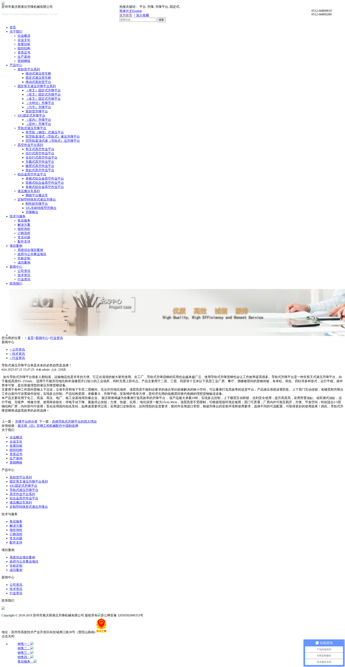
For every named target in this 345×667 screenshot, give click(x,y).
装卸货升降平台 (37, 111)
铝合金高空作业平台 (32, 174)
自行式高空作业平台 (40, 153)
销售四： (24, 657)
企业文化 (24, 40)
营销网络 (24, 61)
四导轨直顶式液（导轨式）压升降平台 (53, 140)
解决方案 (24, 224)
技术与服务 (18, 216)
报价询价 (24, 229)
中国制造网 (70, 425)
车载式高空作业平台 (40, 161)
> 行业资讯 (17, 358)
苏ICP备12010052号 (157, 615)
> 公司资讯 (17, 349)
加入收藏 (142, 15)
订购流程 (24, 233)
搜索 (161, 19)
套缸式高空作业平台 (40, 170)
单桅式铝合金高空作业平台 (45, 178)
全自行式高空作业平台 (42, 157)
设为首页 (125, 15)
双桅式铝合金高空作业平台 (45, 182)
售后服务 (24, 220)
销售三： (24, 652)
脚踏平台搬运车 (37, 195)
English (137, 11)
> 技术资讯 (17, 353)
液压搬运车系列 (29, 191)
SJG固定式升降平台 (31, 115)
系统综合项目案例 (30, 250)
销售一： (24, 644)
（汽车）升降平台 (38, 107)
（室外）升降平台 (38, 124)
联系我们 (16, 283)
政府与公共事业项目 (32, 254)
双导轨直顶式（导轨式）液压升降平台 (53, 136)
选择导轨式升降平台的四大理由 (74, 421)
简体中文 (125, 11)
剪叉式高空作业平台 (40, 149)
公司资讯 (24, 271)
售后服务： (26, 661)
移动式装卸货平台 (38, 82)
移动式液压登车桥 (38, 73)
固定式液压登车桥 (38, 77)
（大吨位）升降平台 (40, 103)
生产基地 (24, 56)
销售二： (24, 648)
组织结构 (24, 48)
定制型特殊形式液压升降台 (37, 199)
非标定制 (24, 258)
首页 (13, 27)
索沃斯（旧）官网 (30, 425)
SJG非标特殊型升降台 (41, 208)
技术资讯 (24, 275)
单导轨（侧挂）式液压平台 (45, 132)
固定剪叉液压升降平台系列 (37, 86)
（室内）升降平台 (38, 119)
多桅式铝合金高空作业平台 (45, 187)
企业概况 (24, 35)
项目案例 (16, 245)
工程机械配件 (52, 425)
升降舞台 (32, 212)
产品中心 (16, 65)
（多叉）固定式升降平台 (43, 98)
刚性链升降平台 (37, 203)
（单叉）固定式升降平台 (43, 90)
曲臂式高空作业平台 (40, 166)
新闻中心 (16, 266)
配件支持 (24, 241)
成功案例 (24, 262)
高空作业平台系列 (30, 145)
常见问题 (24, 237)
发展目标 (24, 44)
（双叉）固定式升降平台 (43, 94)
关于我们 (16, 31)
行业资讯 (24, 279)
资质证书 (24, 52)
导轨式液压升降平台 (32, 128)
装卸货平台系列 (29, 69)
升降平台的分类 (26, 421)
